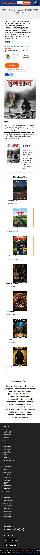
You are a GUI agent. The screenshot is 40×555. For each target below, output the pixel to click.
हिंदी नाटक (29, 394)
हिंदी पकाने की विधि (20, 404)
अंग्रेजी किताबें (7, 467)
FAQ (5, 440)
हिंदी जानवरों (11, 415)
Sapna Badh (13, 342)
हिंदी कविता (28, 391)
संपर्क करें (6, 429)
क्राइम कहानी (26, 58)
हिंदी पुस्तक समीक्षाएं (21, 409)
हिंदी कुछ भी (14, 417)
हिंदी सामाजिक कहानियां (13, 399)
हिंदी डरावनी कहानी (15, 407)
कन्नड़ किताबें (7, 488)
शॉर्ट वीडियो (6, 457)
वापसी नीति (6, 437)
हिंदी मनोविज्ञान (21, 402)
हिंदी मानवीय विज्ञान (11, 402)
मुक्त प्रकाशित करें (25, 3)
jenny (8, 370)
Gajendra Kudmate (11, 46)
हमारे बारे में (6, 426)
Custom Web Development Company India (27, 552)
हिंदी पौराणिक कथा (10, 409)
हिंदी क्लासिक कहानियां (20, 388)
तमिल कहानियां (7, 514)
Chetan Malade (13, 203)
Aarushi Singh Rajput (12, 287)
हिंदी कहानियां (7, 498)
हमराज (26, 145)
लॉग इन (35, 3)
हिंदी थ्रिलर (31, 409)
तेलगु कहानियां (7, 516)
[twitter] (14, 529)
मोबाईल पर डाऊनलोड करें (18, 69)
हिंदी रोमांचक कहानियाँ (26, 399)
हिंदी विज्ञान (29, 415)
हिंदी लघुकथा (9, 386)
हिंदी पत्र (29, 404)
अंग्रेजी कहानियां (8, 506)
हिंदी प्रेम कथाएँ (14, 396)
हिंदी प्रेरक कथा (9, 388)
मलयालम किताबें (7, 486)
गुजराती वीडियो (7, 452)
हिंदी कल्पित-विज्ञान (13, 412)
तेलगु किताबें (7, 480)
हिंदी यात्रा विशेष (12, 394)
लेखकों (5, 455)
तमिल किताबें (7, 477)
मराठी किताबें (7, 475)
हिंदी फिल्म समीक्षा (25, 407)
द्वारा (9, 203)
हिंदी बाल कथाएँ (31, 388)
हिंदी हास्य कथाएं (12, 391)
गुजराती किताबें (7, 472)
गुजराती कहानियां (8, 500)
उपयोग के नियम (7, 435)
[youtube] (18, 529)
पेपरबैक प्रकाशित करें (9, 460)
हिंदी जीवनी (11, 404)
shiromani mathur (13, 231)
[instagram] (10, 529)
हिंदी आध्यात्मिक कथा (18, 386)
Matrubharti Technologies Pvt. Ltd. (23, 550)
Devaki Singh (12, 259)
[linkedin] (22, 529)
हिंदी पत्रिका (21, 391)
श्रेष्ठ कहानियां (7, 446)
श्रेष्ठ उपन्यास (7, 449)
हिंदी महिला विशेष (21, 394)
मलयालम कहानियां (8, 511)
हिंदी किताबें (6, 469)
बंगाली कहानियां (7, 508)
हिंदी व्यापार (22, 412)
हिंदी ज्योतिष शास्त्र (20, 415)
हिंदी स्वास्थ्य (30, 402)
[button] (21, 2)
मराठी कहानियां (7, 503)
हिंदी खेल (29, 412)
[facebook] (6, 529)
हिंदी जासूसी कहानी (24, 396)
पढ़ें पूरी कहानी (12, 65)
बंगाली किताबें (7, 483)
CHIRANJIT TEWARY (13, 314)
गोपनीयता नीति (7, 432)
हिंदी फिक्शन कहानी (29, 386)
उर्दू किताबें (6, 491)
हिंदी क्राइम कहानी (23, 46)
